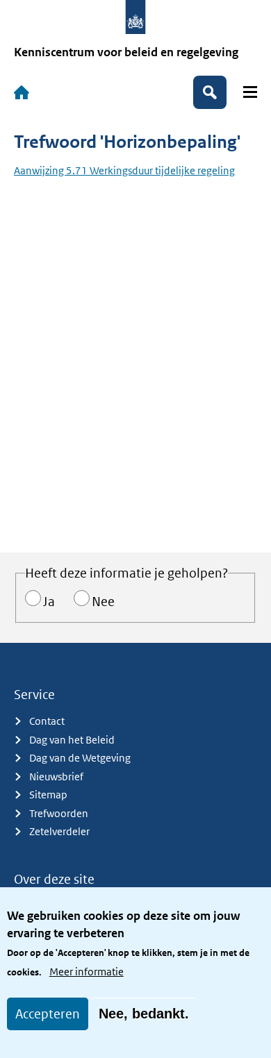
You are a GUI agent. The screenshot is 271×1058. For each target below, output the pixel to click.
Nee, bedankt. (144, 1013)
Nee (103, 602)
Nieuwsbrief (56, 776)
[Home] (21, 92)
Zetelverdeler (59, 831)
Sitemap (48, 794)
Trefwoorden (58, 813)
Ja (49, 602)
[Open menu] (250, 92)
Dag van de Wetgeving (80, 757)
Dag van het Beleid (72, 739)
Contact (47, 721)
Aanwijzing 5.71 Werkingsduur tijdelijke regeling (124, 170)
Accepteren (47, 1014)
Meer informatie (86, 971)
